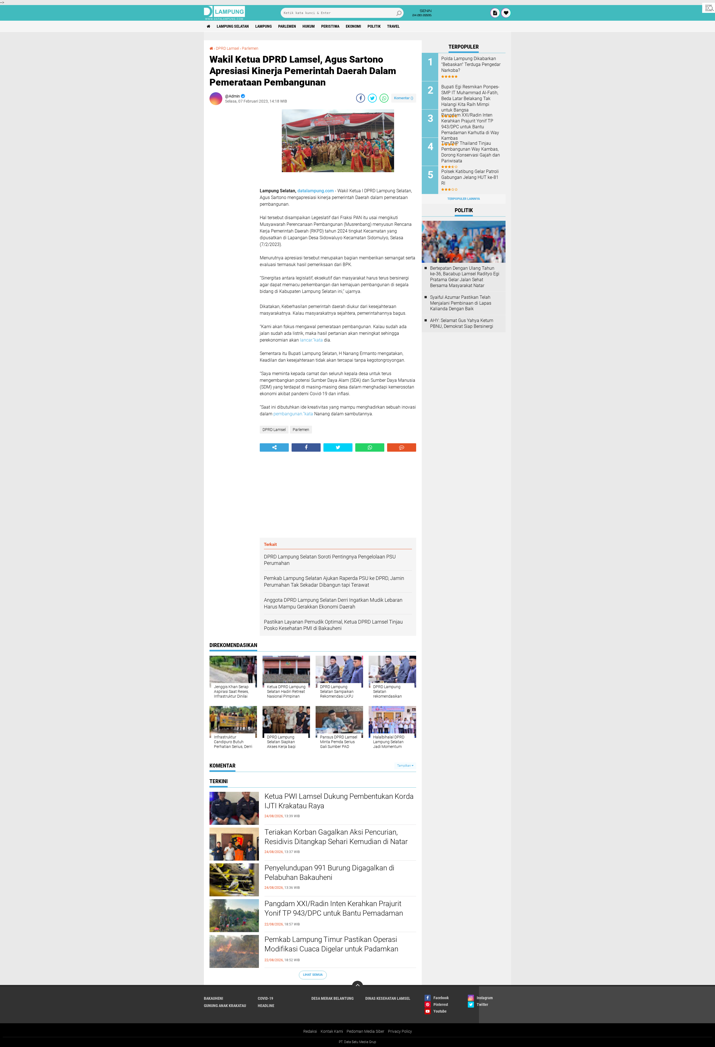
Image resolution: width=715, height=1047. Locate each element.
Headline (266, 1005)
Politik (374, 26)
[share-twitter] (372, 98)
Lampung (263, 26)
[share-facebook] (360, 98)
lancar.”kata (311, 340)
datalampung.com (315, 190)
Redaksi (310, 1031)
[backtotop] (357, 986)
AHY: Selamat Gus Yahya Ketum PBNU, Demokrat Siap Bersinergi (461, 323)
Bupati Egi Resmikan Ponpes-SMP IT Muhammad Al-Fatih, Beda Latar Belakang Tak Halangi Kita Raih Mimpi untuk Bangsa (470, 98)
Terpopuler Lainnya (463, 199)
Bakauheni (213, 998)
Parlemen (287, 26)
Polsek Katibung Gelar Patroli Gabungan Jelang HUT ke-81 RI (470, 177)
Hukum (308, 26)
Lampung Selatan (233, 26)
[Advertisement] (231, 193)
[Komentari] (401, 447)
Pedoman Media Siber (365, 1031)
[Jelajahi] (708, 8)
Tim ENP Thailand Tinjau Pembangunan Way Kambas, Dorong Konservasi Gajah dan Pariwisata (470, 152)
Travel (393, 26)
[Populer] (506, 12)
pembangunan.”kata (293, 413)
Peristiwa (330, 26)
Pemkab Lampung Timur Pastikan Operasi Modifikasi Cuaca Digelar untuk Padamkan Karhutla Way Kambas (331, 949)
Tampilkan (404, 766)
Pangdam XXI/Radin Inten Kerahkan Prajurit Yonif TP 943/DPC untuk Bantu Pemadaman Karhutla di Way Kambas (333, 913)
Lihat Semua (313, 975)
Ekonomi (353, 26)
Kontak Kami (332, 1031)
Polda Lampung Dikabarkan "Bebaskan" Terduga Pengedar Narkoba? (470, 64)
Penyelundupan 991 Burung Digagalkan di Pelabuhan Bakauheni (329, 873)
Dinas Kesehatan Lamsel (387, 998)
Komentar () (403, 98)
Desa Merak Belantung (332, 998)
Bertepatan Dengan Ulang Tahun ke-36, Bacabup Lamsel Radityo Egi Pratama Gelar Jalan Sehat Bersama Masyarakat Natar (464, 277)
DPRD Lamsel (227, 48)
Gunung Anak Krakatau (225, 1005)
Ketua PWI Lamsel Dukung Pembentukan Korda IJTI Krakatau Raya (339, 801)
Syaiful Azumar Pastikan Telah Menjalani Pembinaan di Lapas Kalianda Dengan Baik (460, 303)
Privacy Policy (400, 1031)
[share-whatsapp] (384, 98)
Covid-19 (265, 998)
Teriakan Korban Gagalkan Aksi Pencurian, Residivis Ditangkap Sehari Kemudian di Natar (336, 837)
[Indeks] (495, 12)
